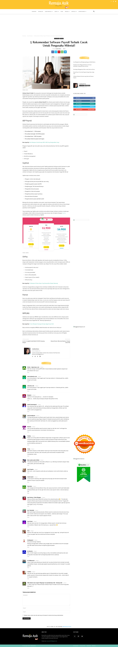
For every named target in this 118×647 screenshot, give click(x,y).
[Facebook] (111, 1)
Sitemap (93, 645)
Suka (93, 97)
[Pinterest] (59, 52)
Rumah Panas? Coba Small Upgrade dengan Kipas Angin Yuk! (83, 73)
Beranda (24, 35)
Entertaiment (82, 11)
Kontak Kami (75, 645)
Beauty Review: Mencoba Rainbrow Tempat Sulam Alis (60, 341)
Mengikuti (92, 100)
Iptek (62, 11)
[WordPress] (40, 356)
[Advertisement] (59, 24)
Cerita (56, 11)
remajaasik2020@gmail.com (51, 641)
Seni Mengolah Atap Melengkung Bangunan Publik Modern (84, 62)
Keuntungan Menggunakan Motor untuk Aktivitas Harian (84, 69)
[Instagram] (113, 1)
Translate (40, 11)
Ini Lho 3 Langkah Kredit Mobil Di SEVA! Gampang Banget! (34, 341)
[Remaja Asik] (59, 4)
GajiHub (64, 213)
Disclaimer (89, 645)
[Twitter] (55, 52)
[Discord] (116, 1)
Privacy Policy (82, 645)
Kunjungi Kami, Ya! (79, 93)
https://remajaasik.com (36, 350)
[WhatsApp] (62, 52)
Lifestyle (73, 11)
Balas (28, 372)
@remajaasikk (67, 626)
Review (66, 11)
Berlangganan (91, 109)
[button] (93, 11)
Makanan (34, 11)
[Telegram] (65, 52)
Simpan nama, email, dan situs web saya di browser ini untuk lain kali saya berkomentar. (43, 615)
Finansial (61, 38)
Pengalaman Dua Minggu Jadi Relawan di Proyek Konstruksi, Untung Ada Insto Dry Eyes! (82, 65)
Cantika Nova (58, 48)
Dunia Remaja (48, 11)
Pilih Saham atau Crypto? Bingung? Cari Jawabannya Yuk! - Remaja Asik (44, 582)
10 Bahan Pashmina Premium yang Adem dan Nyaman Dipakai (83, 77)
